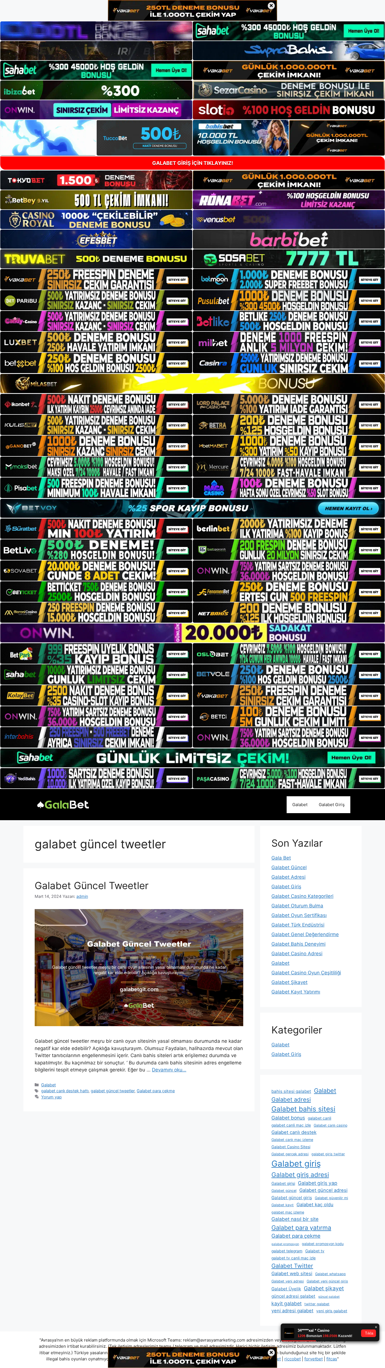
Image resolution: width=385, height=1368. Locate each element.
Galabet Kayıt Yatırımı (295, 992)
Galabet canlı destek (294, 1132)
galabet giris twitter (328, 1154)
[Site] (96, 279)
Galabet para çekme (156, 1090)
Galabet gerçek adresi (290, 1154)
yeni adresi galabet (292, 1310)
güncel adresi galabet (293, 1296)
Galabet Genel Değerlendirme (305, 934)
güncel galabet (329, 1297)
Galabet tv (314, 1251)
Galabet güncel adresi (323, 1190)
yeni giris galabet (331, 1311)
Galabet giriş (296, 1164)
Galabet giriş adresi (300, 1174)
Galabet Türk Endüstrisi (297, 925)
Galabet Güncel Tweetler (92, 885)
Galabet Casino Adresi (296, 953)
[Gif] (192, 383)
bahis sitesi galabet (291, 1091)
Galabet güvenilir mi (331, 1198)
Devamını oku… (169, 1070)
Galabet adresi (291, 1099)
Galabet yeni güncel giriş (327, 1281)
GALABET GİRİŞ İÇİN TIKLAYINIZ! (192, 163)
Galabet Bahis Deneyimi (298, 944)
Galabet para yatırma (301, 1227)
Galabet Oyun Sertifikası (299, 915)
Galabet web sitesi (291, 1273)
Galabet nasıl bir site (294, 1219)
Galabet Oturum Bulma (297, 906)
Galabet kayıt (282, 1205)
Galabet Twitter (292, 1265)
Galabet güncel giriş (291, 1197)
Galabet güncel (284, 1190)
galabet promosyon (285, 1244)
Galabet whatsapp (330, 1274)
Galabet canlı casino (330, 1125)
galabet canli (319, 1118)
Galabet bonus (288, 1118)
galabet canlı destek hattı (64, 1090)
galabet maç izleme (287, 1212)
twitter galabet (316, 1304)
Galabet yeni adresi (287, 1281)
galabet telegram (286, 1251)
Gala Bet (281, 858)
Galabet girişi (283, 1183)
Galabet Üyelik (286, 1288)
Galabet (299, 804)
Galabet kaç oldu (315, 1204)
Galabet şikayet (324, 1288)
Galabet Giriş (332, 804)
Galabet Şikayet (289, 982)
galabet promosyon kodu (323, 1244)
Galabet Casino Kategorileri (302, 896)
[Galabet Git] (63, 804)
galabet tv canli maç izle (293, 1258)
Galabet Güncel (289, 867)
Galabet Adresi (288, 877)
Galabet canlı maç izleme (292, 1140)
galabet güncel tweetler (112, 1090)
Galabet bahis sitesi (303, 1109)
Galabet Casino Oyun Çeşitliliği (306, 972)
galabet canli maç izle (291, 1125)
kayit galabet (286, 1303)
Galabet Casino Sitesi (290, 1147)
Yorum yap (51, 1097)
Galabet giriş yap (317, 1183)
